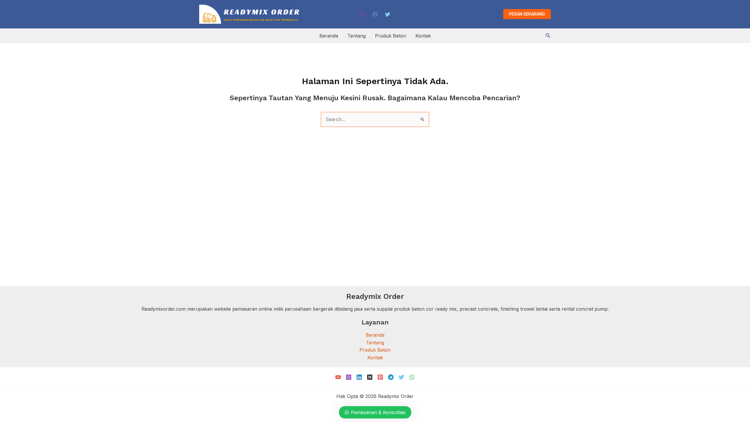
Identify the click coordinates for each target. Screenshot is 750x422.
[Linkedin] (359, 377)
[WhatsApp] (412, 377)
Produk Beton (390, 36)
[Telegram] (391, 377)
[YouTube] (338, 377)
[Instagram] (362, 14)
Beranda (328, 36)
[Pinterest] (380, 377)
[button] (527, 14)
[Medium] (370, 377)
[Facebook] (375, 14)
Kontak (423, 36)
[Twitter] (387, 14)
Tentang (356, 36)
